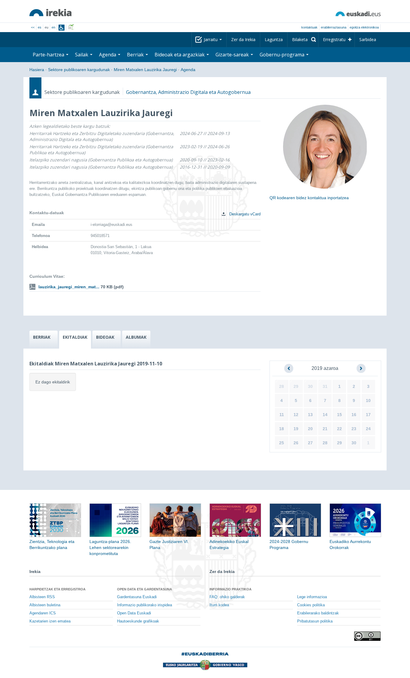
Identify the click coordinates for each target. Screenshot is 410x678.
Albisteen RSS (42, 597)
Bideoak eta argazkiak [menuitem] (180, 54)
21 (325, 428)
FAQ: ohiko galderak (227, 597)
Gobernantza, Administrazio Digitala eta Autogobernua (188, 92)
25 (281, 442)
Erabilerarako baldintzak (318, 613)
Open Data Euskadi (134, 613)
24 (368, 428)
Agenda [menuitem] (108, 54)
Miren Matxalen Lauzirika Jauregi (145, 69)
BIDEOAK (105, 337)
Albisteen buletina (44, 605)
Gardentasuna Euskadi (137, 597)
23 (353, 428)
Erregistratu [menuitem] (334, 39)
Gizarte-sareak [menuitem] (233, 54)
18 (281, 428)
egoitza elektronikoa (364, 27)
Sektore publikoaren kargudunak (79, 69)
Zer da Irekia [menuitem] (243, 39)
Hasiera (36, 69)
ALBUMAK (136, 337)
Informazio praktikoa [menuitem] (231, 589)
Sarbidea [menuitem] (367, 39)
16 (353, 414)
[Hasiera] (50, 12)
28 (281, 386)
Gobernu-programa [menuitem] (283, 54)
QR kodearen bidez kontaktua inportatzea (309, 197)
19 (296, 428)
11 (281, 414)
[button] (288, 368)
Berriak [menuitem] (136, 54)
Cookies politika (311, 605)
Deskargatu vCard (244, 214)
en (53, 27)
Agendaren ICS (42, 613)
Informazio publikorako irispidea (144, 605)
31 (325, 386)
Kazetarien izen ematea (50, 621)
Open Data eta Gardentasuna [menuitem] (144, 589)
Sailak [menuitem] (82, 54)
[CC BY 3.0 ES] (367, 636)
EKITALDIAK (75, 337)
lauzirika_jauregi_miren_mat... (68, 286)
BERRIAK (41, 337)
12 (296, 414)
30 (310, 386)
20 (310, 428)
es (39, 27)
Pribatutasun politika (315, 621)
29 (296, 386)
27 (310, 442)
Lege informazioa (312, 597)
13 (310, 414)
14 (325, 414)
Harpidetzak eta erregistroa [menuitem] (57, 589)
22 (339, 428)
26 (296, 442)
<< (33, 27)
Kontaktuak (309, 27)
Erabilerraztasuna (333, 27)
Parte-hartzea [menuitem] (49, 54)
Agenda (188, 69)
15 (339, 414)
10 (368, 400)
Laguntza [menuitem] (274, 39)
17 (368, 414)
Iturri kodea (219, 605)
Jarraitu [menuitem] (211, 39)
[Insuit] (62, 28)
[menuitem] (303, 39)
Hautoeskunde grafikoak (138, 621)
